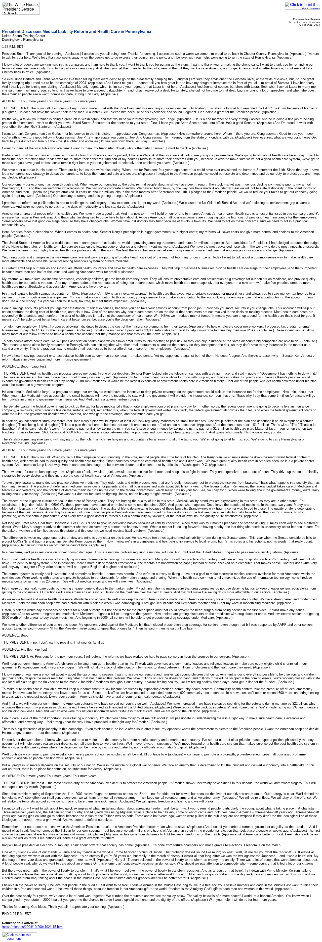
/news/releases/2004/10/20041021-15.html (32, 927)
